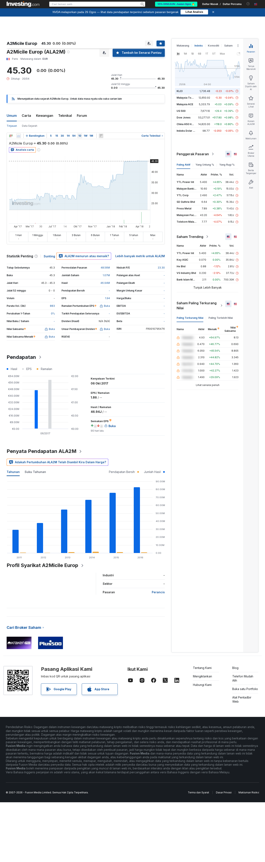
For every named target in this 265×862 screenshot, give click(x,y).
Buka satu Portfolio (245, 689)
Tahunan (13, 472)
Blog (235, 668)
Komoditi (213, 45)
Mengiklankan (202, 676)
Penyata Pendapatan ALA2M (41, 451)
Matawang (183, 45)
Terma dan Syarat (198, 792)
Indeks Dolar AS (186, 130)
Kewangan (44, 115)
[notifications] (248, 4)
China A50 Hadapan (189, 124)
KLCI (179, 91)
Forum (82, 115)
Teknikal (65, 115)
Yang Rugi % (227, 164)
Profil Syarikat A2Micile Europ (42, 565)
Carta (26, 115)
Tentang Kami (202, 668)
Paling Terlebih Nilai (220, 317)
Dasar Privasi (224, 792)
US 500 (181, 110)
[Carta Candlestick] (10, 136)
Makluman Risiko (248, 792)
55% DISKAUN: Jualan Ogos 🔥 (176, 4)
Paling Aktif (183, 164)
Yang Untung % (204, 164)
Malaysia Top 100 (187, 97)
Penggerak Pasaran (193, 154)
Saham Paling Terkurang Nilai (197, 305)
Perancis (158, 592)
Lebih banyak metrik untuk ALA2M (140, 256)
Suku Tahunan (35, 472)
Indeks (198, 45)
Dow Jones (183, 117)
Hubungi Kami (202, 684)
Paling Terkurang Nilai (190, 317)
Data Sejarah (29, 125)
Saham (228, 45)
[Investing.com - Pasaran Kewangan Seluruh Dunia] (23, 4)
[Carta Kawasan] (18, 136)
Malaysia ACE (185, 104)
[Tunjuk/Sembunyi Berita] (101, 136)
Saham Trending (190, 237)
